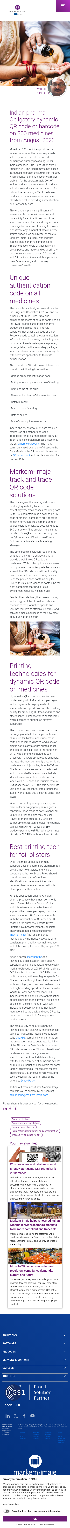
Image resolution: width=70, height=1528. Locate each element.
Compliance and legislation (25, 1123)
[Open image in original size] (17, 9)
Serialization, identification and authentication (35, 1131)
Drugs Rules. (28, 1080)
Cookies (60, 1432)
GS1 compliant (21, 455)
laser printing (34, 956)
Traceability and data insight (26, 1135)
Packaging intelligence (23, 1127)
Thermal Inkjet (18, 934)
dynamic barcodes (28, 443)
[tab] (35, 1337)
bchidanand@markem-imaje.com (29, 1094)
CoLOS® (20, 1037)
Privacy (22, 1432)
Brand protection (20, 1119)
